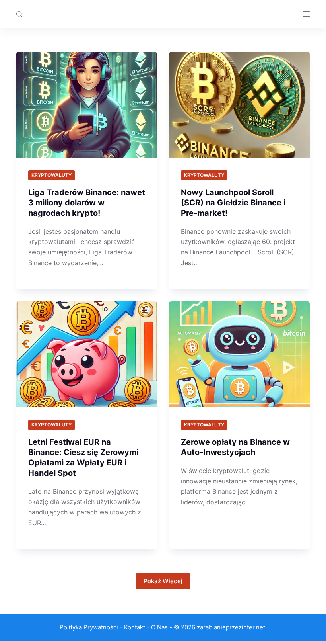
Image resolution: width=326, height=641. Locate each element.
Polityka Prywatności (89, 627)
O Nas (159, 627)
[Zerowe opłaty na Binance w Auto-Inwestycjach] (239, 354)
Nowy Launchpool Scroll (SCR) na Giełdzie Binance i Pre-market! (233, 203)
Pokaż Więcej (163, 581)
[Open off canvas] (306, 14)
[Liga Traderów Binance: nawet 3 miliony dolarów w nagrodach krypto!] (86, 105)
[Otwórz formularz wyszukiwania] (19, 14)
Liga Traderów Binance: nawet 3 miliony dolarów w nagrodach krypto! (86, 203)
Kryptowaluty (51, 175)
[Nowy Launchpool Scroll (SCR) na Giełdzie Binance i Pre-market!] (239, 105)
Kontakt (134, 627)
